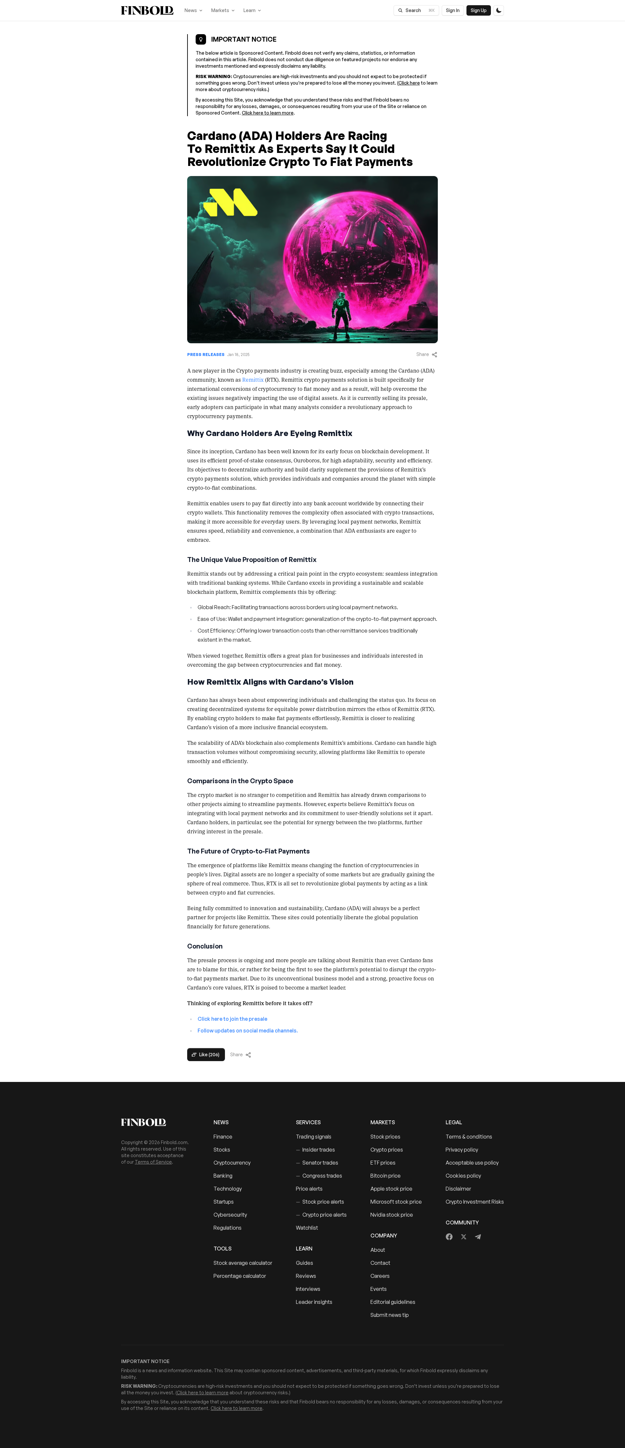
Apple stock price (391, 1188)
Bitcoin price (385, 1175)
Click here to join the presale (232, 1019)
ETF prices (383, 1162)
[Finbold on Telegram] (478, 1237)
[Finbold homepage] (157, 1122)
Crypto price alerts (321, 1214)
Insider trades (315, 1149)
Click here (409, 83)
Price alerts (309, 1188)
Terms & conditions (469, 1136)
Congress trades (319, 1175)
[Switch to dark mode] (498, 10)
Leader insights (314, 1302)
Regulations (228, 1227)
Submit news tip (389, 1315)
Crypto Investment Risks (475, 1201)
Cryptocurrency (232, 1162)
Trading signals (313, 1136)
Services (308, 1122)
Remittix (253, 379)
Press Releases (206, 354)
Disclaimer (458, 1188)
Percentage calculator (240, 1276)
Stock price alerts (320, 1201)
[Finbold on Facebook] (449, 1237)
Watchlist (307, 1227)
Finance (223, 1136)
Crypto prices (386, 1149)
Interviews (308, 1289)
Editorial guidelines (392, 1302)
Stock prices (385, 1136)
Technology (228, 1188)
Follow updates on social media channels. (248, 1030)
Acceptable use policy (472, 1162)
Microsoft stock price (396, 1201)
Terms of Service (153, 1162)
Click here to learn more (268, 113)
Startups (224, 1201)
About (377, 1250)
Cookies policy (463, 1175)
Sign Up (479, 10)
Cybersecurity (230, 1214)
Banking (223, 1175)
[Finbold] (147, 10)
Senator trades (317, 1162)
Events (378, 1289)
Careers (380, 1276)
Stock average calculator (243, 1263)
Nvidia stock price (391, 1214)
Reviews (306, 1276)
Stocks (222, 1149)
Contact (380, 1263)
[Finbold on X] (463, 1237)
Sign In (453, 10)
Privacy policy (462, 1149)
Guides (304, 1263)
